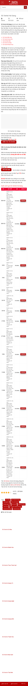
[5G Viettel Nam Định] (14, 646)
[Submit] (25, 7)
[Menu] (2, 2)
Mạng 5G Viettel (21, 504)
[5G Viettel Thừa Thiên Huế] (14, 557)
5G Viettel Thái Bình (7, 672)
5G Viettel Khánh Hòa (8, 44)
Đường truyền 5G (6, 504)
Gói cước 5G (14, 683)
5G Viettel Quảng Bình (8, 619)
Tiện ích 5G (5, 506)
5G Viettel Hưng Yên (8, 39)
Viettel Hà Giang (16, 508)
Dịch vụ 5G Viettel (15, 485)
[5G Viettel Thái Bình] (14, 664)
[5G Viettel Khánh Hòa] (14, 539)
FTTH (24, 683)
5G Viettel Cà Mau (7, 42)
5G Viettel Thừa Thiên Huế (9, 565)
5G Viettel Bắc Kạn (7, 37)
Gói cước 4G (5, 683)
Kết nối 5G (14, 504)
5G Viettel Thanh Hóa (8, 637)
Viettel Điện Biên (7, 41)
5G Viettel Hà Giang (16, 499)
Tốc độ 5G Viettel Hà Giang (15, 506)
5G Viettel (6, 481)
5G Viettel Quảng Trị (7, 583)
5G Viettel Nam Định (7, 654)
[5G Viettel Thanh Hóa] (14, 628)
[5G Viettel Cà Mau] (14, 521)
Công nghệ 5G (6, 502)
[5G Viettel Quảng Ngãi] (14, 593)
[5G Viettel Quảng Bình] (14, 610)
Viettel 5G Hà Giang (7, 508)
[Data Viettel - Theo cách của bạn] (14, 2)
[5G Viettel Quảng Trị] (14, 575)
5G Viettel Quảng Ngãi (8, 601)
